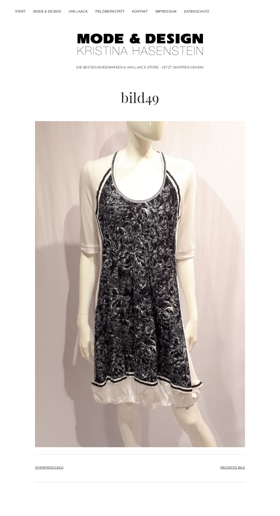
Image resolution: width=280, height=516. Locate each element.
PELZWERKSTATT (109, 11)
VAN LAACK (78, 11)
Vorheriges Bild (49, 467)
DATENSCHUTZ (196, 11)
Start (20, 11)
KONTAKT (140, 11)
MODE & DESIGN (47, 11)
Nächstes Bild (232, 467)
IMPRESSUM (166, 11)
